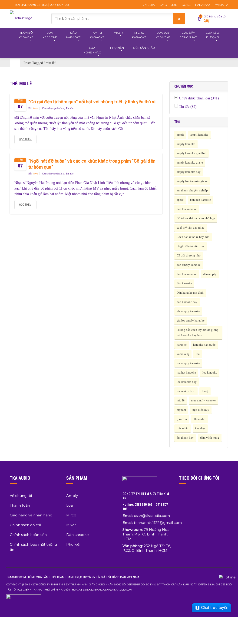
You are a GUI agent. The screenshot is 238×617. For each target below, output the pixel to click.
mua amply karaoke (203, 400)
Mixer (71, 525)
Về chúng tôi (21, 495)
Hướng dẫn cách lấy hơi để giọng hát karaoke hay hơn (197, 332)
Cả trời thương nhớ (189, 255)
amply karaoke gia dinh (191, 153)
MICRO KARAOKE (139, 35)
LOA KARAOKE (50, 35)
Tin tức (69, 108)
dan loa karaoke (187, 274)
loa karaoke (209, 372)
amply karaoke (186, 144)
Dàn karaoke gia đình (190, 292)
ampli (180, 134)
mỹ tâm (181, 409)
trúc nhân (182, 428)
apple (180, 199)
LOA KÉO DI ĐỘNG (212, 35)
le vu (35, 108)
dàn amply (209, 274)
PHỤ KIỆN (117, 47)
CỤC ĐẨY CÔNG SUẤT (188, 35)
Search (179, 18)
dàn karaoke (184, 283)
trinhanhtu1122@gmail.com (158, 522)
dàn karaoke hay (187, 302)
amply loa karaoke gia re (192, 181)
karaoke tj (183, 354)
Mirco (71, 515)
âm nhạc (200, 428)
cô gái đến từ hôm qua (191, 246)
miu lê (181, 400)
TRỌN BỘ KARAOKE (26, 35)
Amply (72, 495)
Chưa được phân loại (53, 108)
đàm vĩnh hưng (209, 437)
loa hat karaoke (186, 372)
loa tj (205, 391)
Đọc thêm (25, 139)
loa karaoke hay (187, 382)
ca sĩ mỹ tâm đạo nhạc (190, 227)
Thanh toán (20, 505)
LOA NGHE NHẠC (92, 50)
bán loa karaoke (187, 209)
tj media (182, 419)
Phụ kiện (74, 544)
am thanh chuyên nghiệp (192, 190)
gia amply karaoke (188, 311)
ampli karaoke (199, 134)
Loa (69, 505)
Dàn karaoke (77, 534)
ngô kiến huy (200, 409)
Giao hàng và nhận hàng (31, 515)
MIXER (118, 32)
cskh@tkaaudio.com (152, 515)
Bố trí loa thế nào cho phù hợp (196, 218)
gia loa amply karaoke (191, 320)
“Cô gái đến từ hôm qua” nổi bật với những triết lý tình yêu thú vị (91, 102)
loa (198, 354)
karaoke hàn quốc (204, 344)
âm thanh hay (185, 437)
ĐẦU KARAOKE (73, 35)
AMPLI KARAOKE (97, 35)
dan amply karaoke (189, 264)
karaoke (182, 344)
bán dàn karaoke (200, 199)
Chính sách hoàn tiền (28, 534)
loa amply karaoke (188, 363)
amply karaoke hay (189, 172)
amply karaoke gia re (190, 162)
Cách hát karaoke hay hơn (193, 237)
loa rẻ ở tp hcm (186, 391)
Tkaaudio (199, 419)
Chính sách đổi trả (25, 525)
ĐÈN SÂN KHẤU (144, 47)
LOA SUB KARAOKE (163, 35)
